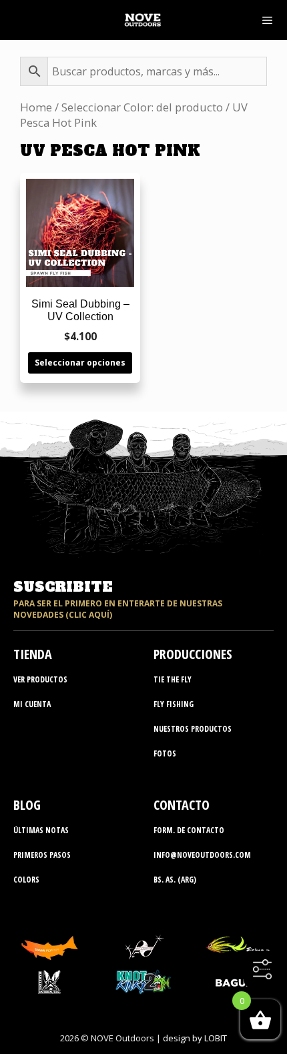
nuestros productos (193, 728)
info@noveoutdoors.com (202, 855)
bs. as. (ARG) (175, 879)
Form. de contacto (189, 830)
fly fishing (174, 704)
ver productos (40, 679)
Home (36, 107)
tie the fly (173, 679)
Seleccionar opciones (80, 362)
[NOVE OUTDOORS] (142, 20)
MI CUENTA (32, 704)
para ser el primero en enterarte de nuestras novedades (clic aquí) (117, 609)
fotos (165, 753)
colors (26, 879)
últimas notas (41, 830)
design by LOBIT (195, 1038)
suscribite (62, 587)
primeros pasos (42, 855)
